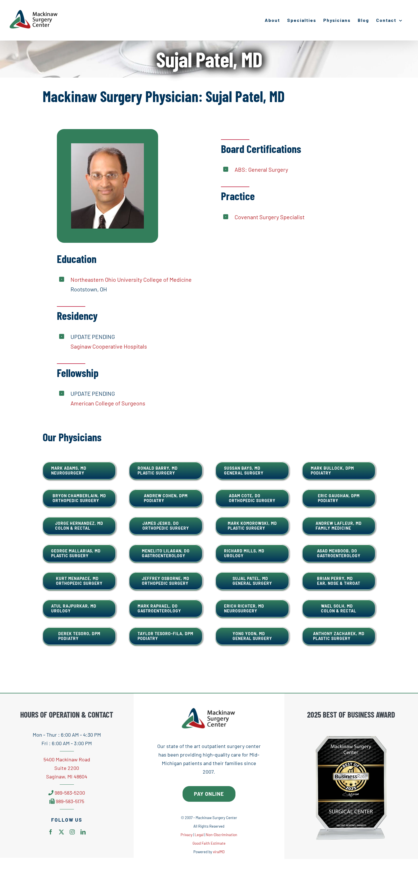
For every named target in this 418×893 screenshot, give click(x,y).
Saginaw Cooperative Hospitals (109, 346)
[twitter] (61, 831)
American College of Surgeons (108, 403)
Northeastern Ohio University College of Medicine (131, 279)
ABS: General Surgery (261, 169)
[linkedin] (83, 831)
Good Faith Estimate (209, 843)
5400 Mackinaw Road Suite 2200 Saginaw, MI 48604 (67, 768)
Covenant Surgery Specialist (270, 217)
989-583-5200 (70, 793)
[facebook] (50, 831)
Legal (199, 834)
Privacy (187, 834)
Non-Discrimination (221, 834)
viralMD (219, 852)
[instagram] (72, 831)
